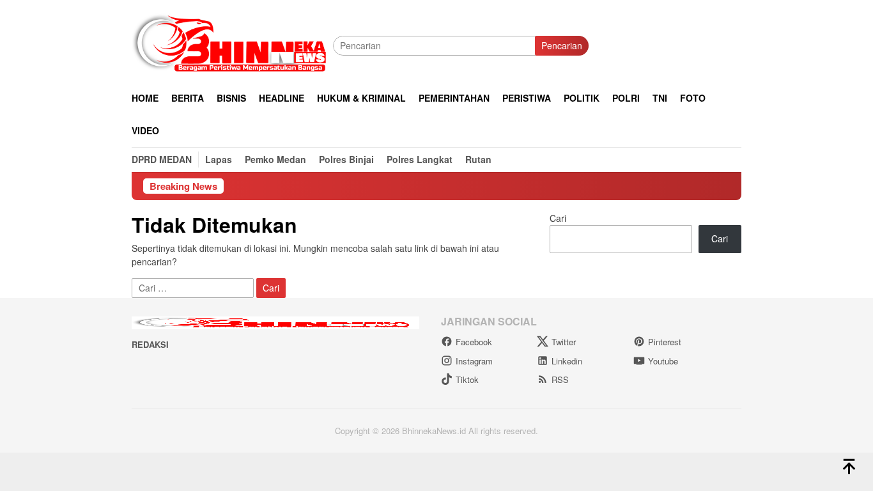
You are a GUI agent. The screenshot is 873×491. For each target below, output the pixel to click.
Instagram (474, 361)
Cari (558, 218)
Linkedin (567, 361)
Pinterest (664, 342)
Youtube (663, 361)
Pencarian (561, 45)
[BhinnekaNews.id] (232, 44)
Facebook (474, 342)
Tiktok (467, 379)
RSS (560, 379)
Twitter (564, 342)
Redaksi (150, 344)
